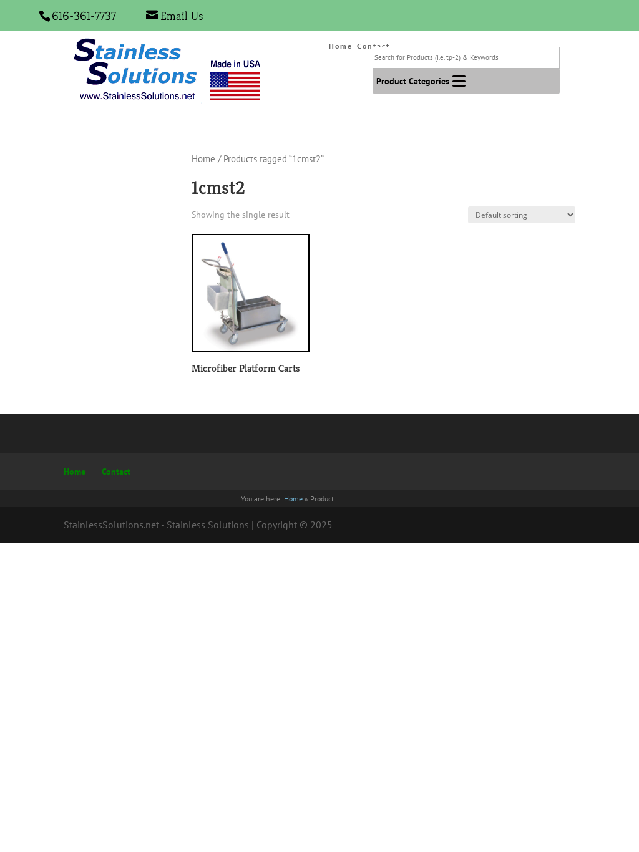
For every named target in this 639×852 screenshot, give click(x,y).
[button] (412, 81)
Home (341, 46)
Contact (116, 471)
